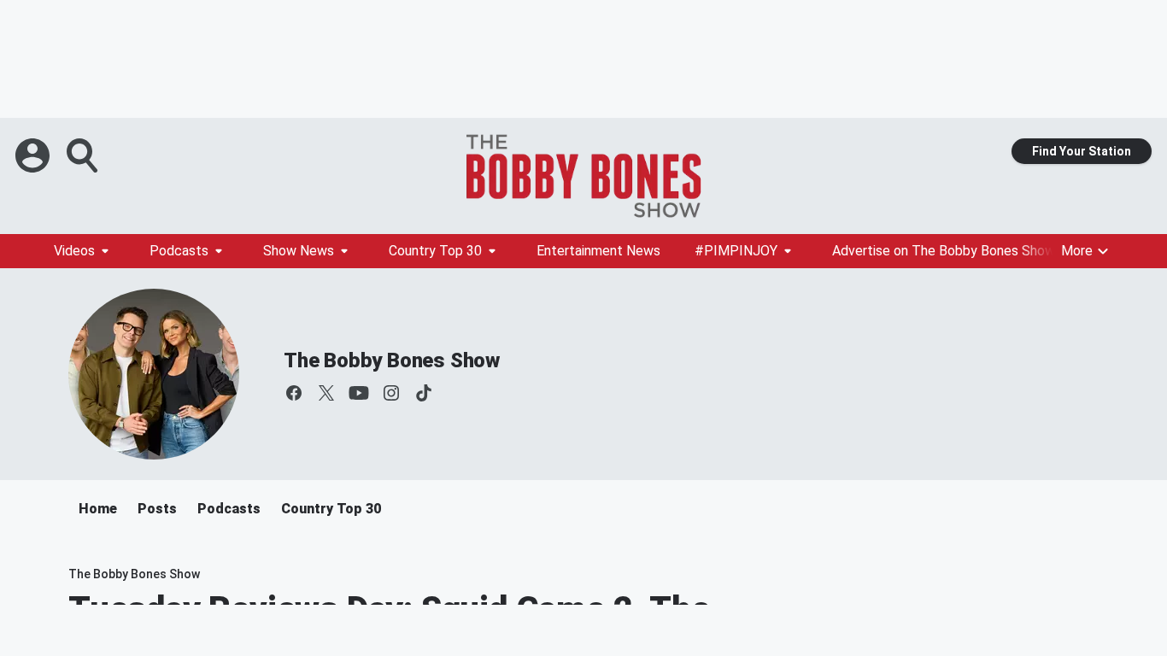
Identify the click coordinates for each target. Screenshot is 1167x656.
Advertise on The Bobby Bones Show (943, 251)
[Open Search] (84, 155)
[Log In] (34, 155)
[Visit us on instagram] (391, 393)
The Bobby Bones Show (392, 360)
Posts (157, 509)
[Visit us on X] (326, 393)
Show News (298, 251)
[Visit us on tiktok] (423, 393)
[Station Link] (583, 176)
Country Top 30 (435, 251)
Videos (74, 251)
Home (98, 509)
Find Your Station (1081, 151)
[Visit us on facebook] (294, 393)
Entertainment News (598, 251)
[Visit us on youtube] (359, 393)
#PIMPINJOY (736, 251)
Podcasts (179, 251)
